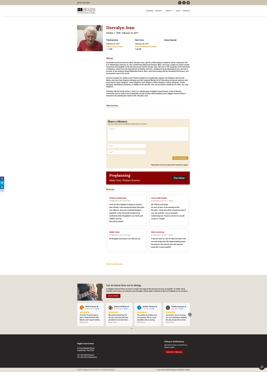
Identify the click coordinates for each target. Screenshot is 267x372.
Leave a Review (113, 296)
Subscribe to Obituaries (174, 352)
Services (158, 11)
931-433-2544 (84, 3)
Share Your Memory (180, 158)
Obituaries (149, 11)
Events (178, 11)
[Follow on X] (184, 2)
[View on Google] (82, 308)
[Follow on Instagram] (188, 2)
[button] (77, 314)
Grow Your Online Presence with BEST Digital (173, 370)
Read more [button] (84, 322)
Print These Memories (114, 264)
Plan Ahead (179, 178)
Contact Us (186, 11)
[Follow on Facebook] (179, 2)
